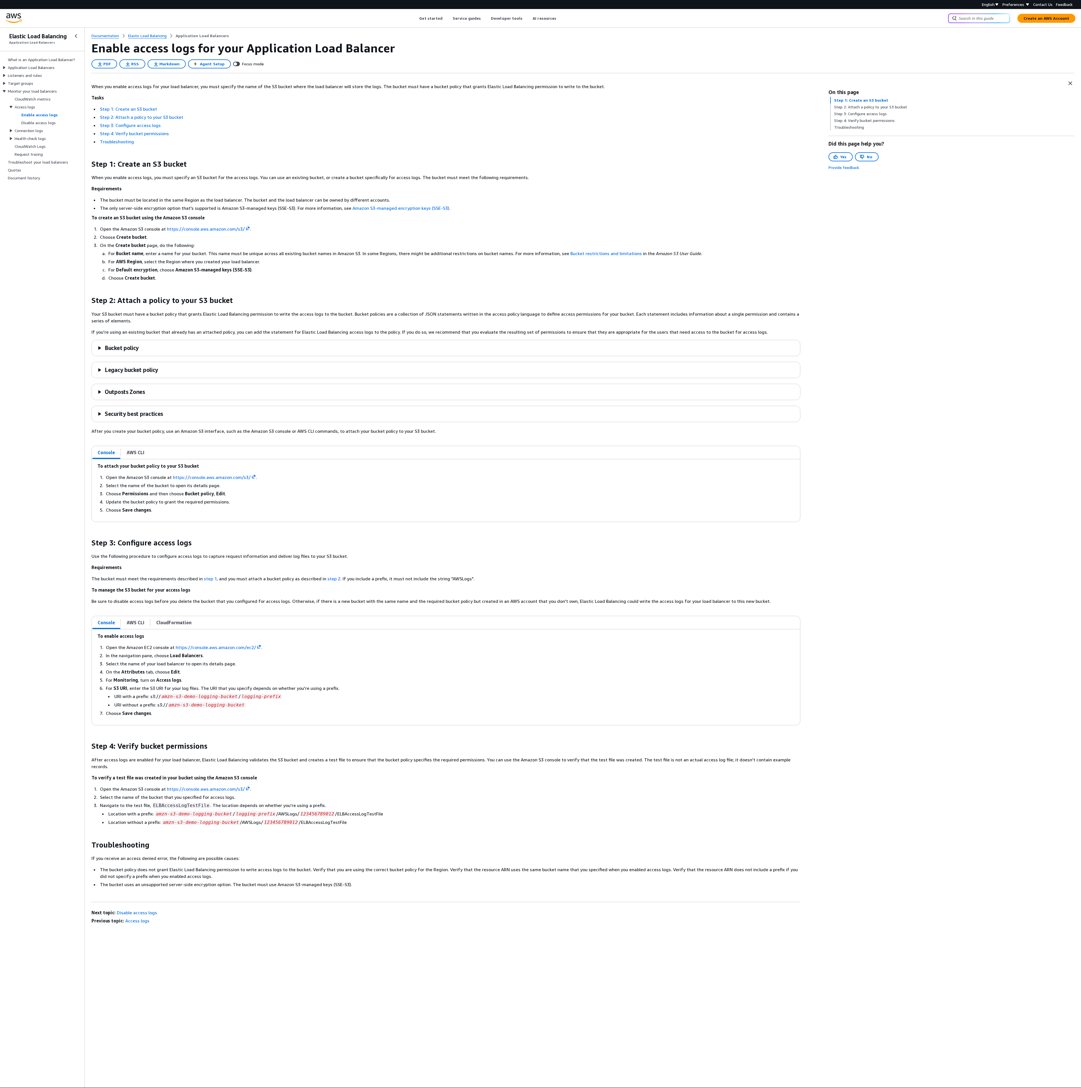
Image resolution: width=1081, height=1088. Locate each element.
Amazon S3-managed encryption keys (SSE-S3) (400, 208)
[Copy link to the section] (87, 164)
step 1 (210, 578)
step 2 (333, 578)
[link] (202, 36)
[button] (118, 348)
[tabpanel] (446, 490)
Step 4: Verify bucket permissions (134, 133)
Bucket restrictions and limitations (606, 253)
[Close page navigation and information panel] (1070, 83)
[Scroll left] (415, 18)
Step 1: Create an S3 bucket (128, 109)
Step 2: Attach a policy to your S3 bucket (141, 117)
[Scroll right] (560, 18)
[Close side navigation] (76, 36)
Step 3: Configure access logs (130, 125)
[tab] (106, 452)
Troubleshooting (117, 141)
